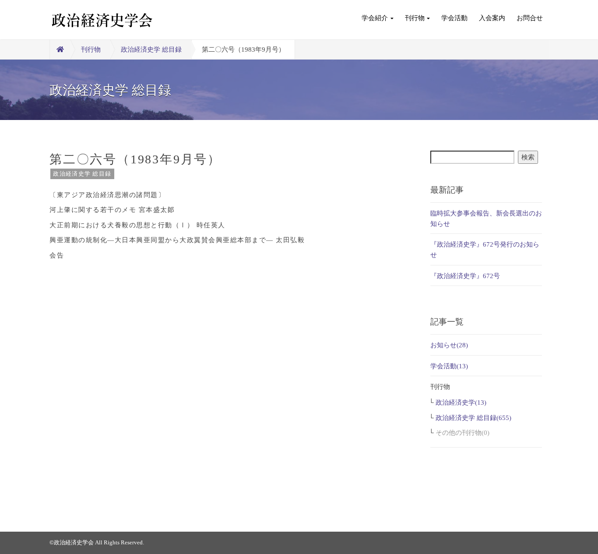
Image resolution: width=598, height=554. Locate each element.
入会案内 (492, 17)
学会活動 (454, 17)
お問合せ (530, 17)
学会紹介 (375, 17)
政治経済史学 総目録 (151, 49)
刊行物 (415, 17)
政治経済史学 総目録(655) (473, 417)
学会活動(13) (449, 366)
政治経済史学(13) (461, 402)
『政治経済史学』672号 (465, 275)
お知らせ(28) (449, 345)
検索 (528, 157)
